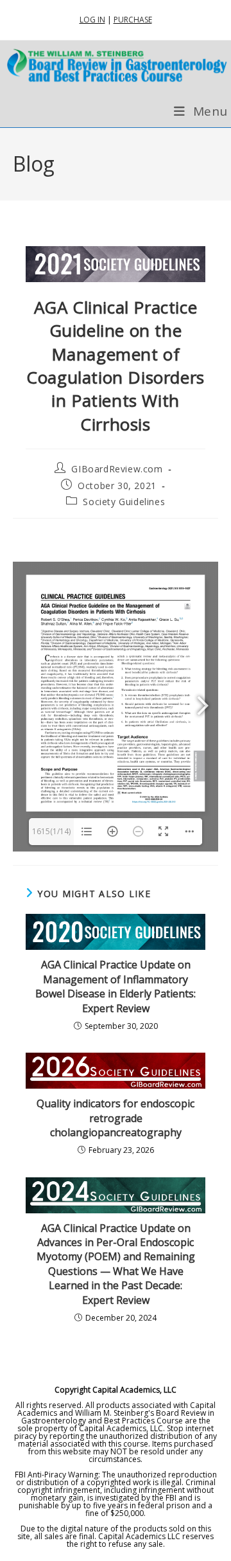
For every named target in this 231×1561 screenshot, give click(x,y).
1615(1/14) (51, 831)
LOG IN (92, 19)
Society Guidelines (124, 501)
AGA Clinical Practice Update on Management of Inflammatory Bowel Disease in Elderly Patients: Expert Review (115, 986)
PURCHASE (133, 19)
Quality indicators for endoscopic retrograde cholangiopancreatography (115, 1117)
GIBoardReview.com (116, 469)
